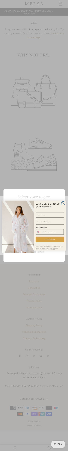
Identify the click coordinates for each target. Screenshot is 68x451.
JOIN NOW (50, 239)
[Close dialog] (63, 203)
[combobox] (40, 231)
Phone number (41, 227)
